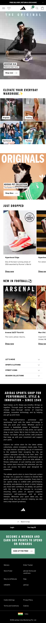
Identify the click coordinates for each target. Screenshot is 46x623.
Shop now (9, 272)
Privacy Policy (28, 600)
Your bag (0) (31, 527)
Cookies (26, 606)
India (26, 614)
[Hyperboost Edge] (19, 242)
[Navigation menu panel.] (3, 8)
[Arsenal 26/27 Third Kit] (19, 316)
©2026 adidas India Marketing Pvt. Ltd (23, 620)
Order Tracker (28, 565)
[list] (23, 242)
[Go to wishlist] (9, 8)
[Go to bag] (42, 8)
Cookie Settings (9, 600)
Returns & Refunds (10, 579)
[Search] (37, 8)
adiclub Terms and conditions (29, 572)
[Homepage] (23, 9)
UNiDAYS (7, 585)
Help (24, 579)
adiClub (26, 585)
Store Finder (8, 571)
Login (12, 527)
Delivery (6, 565)
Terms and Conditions (11, 606)
